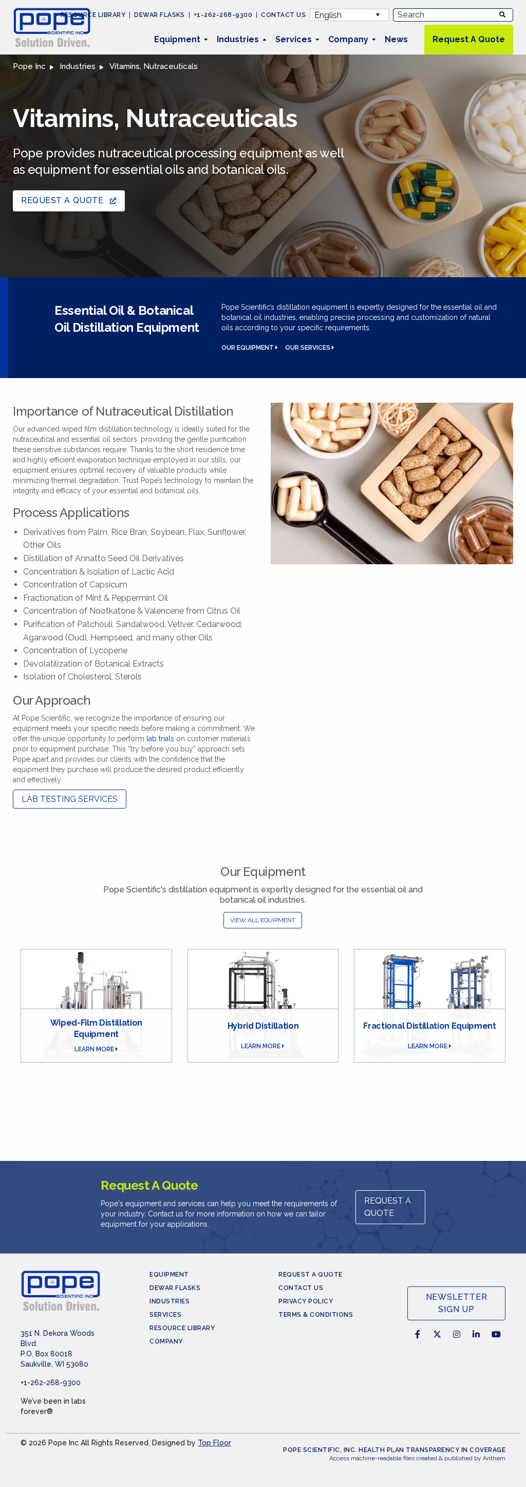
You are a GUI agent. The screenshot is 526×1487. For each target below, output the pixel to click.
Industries (238, 39)
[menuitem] (177, 39)
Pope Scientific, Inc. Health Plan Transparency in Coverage (394, 1450)
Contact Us (283, 15)
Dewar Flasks (159, 15)
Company (348, 39)
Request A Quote (469, 39)
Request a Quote (310, 1274)
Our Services (308, 347)
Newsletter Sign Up (456, 1303)
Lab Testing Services (70, 799)
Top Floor (214, 1443)
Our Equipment (248, 347)
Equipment (177, 39)
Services (293, 39)
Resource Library (93, 15)
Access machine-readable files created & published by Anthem (417, 1458)
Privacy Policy (305, 1301)
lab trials (160, 738)
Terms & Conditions (315, 1314)
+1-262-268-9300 (223, 15)
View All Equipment (262, 920)
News (396, 39)
